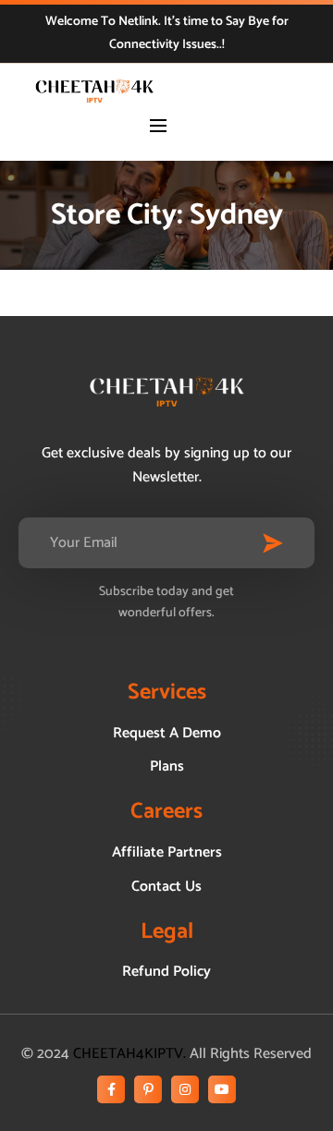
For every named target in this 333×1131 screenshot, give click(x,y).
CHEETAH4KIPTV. (129, 1053)
